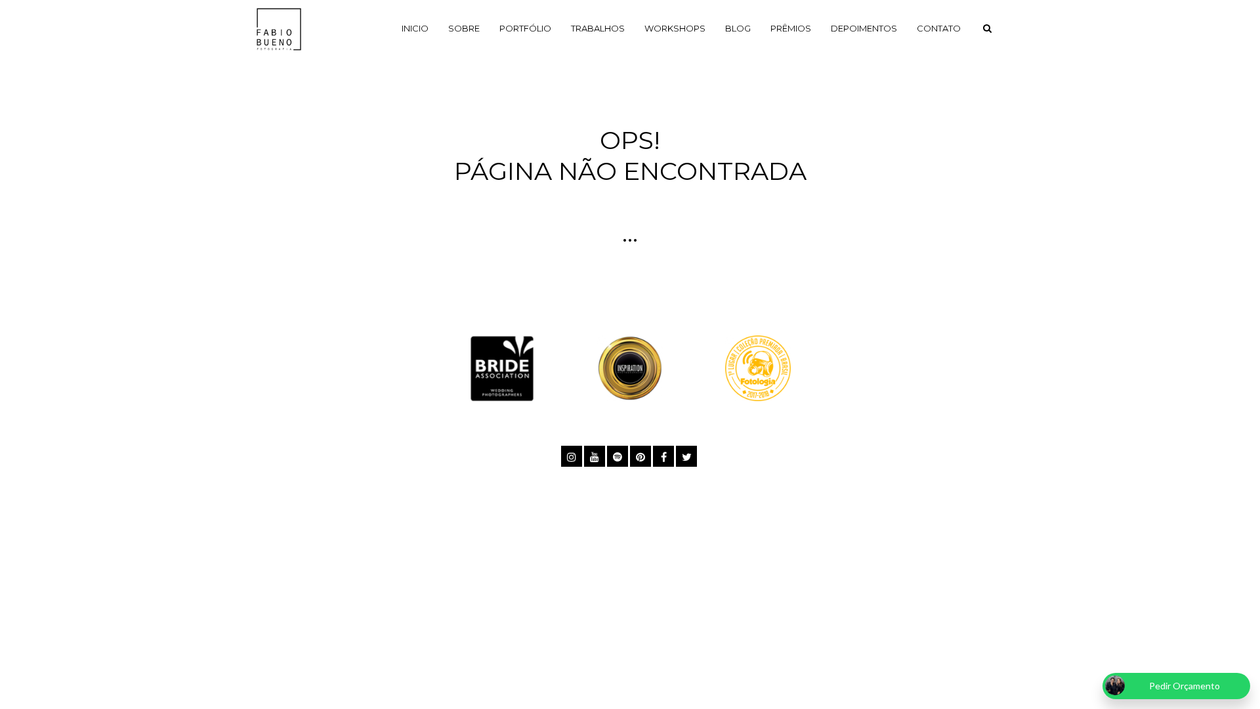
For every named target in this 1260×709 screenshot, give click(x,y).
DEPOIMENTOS (864, 28)
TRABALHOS (598, 28)
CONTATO (939, 28)
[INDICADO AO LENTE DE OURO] (630, 366)
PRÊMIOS (790, 28)
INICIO (415, 28)
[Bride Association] (502, 366)
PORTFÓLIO (525, 28)
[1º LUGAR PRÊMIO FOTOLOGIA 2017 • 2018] (758, 366)
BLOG (738, 28)
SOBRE (464, 28)
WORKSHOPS (674, 28)
